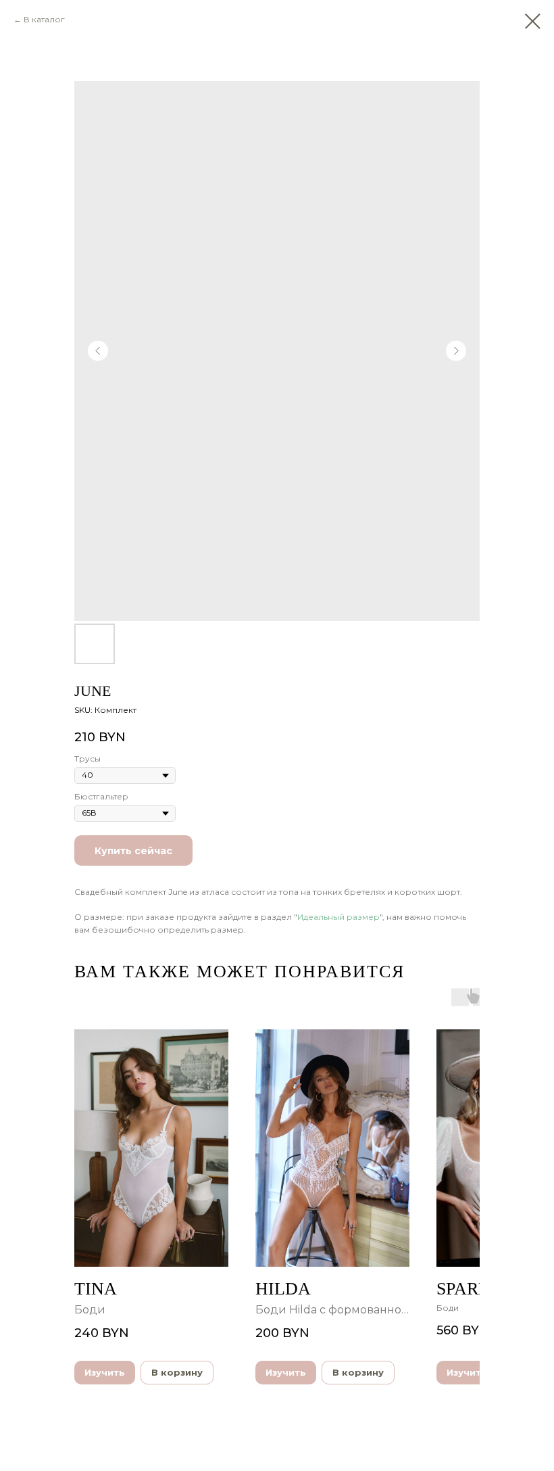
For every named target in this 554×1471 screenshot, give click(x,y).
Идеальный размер (338, 917)
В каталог (44, 19)
